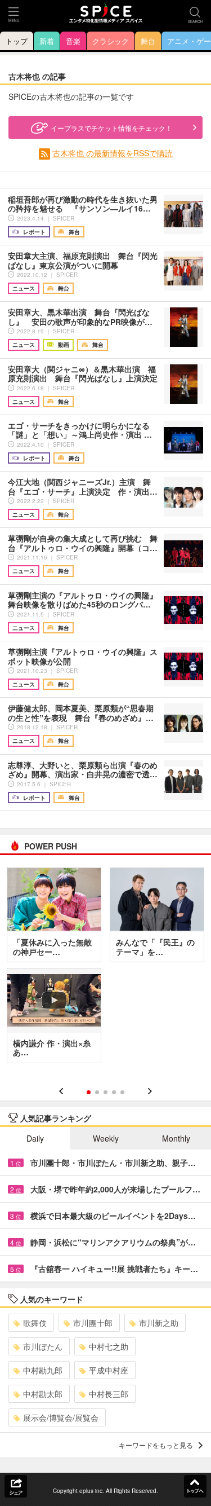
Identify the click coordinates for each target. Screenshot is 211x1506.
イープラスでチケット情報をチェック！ (111, 128)
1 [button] (89, 1092)
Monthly (176, 1138)
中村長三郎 (108, 1393)
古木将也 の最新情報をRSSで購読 (112, 152)
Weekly (106, 1138)
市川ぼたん (42, 1346)
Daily (35, 1138)
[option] (105, 969)
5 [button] (122, 1092)
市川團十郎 (93, 1322)
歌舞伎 (35, 1322)
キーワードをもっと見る (156, 1445)
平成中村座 (108, 1370)
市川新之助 (158, 1322)
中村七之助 (108, 1346)
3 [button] (105, 1092)
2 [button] (97, 1092)
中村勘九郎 (42, 1370)
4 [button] (114, 1092)
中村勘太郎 (42, 1393)
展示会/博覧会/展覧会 (60, 1417)
